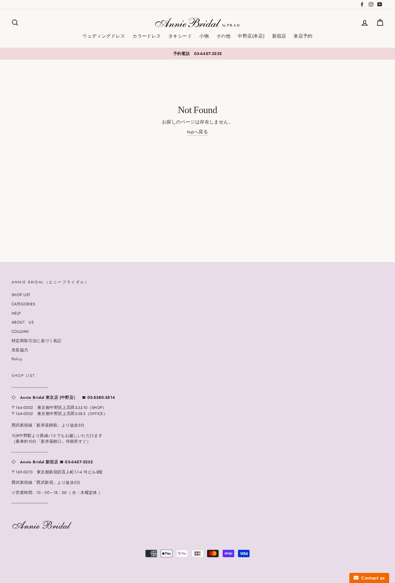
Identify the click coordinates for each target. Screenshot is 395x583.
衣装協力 (20, 350)
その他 (223, 36)
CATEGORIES (23, 304)
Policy (17, 359)
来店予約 (303, 36)
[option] (197, 53)
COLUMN (20, 331)
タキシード (180, 36)
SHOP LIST (21, 295)
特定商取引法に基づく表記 (37, 341)
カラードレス (146, 36)
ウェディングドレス (103, 36)
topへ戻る (197, 131)
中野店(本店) (251, 36)
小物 (204, 36)
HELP (16, 313)
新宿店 (279, 36)
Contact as (372, 577)
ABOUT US (23, 322)
